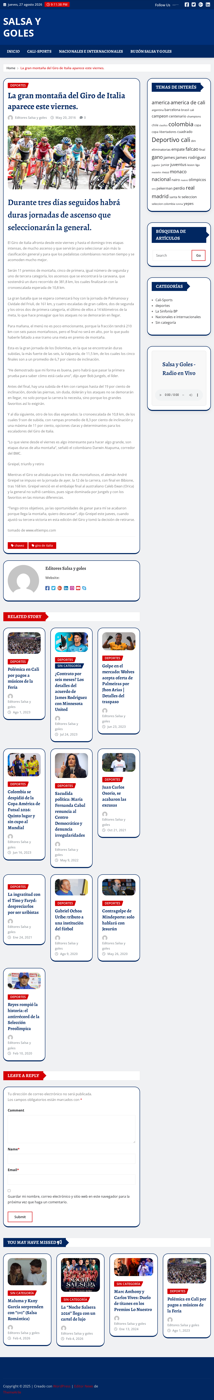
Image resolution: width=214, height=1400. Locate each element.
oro (154, 188)
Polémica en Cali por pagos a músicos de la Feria (23, 678)
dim (193, 141)
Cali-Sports (39, 51)
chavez (19, 545)
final (202, 150)
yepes (189, 203)
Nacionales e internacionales (91, 51)
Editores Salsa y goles (31, 117)
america (161, 102)
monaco (178, 172)
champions (194, 116)
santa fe (175, 197)
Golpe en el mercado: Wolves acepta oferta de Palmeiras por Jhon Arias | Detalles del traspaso (118, 684)
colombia (181, 124)
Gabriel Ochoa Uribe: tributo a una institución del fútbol (69, 920)
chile (155, 125)
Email (13, 1170)
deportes (162, 305)
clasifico (163, 125)
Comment (16, 1110)
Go (198, 255)
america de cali (188, 102)
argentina (158, 110)
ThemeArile (12, 1392)
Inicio (13, 51)
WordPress (62, 1386)
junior (165, 165)
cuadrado (184, 131)
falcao (192, 149)
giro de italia (44, 545)
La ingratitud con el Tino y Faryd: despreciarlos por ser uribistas (24, 903)
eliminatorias (161, 149)
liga (197, 165)
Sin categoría (165, 322)
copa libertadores (164, 132)
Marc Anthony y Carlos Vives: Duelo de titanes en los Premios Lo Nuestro (133, 1300)
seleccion (189, 196)
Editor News (83, 1386)
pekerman (165, 188)
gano (157, 157)
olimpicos (197, 179)
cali (192, 110)
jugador (156, 165)
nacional (161, 179)
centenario (177, 116)
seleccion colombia (163, 204)
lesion (191, 165)
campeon (160, 116)
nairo (176, 179)
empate (178, 149)
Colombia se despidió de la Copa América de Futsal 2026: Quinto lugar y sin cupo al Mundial (24, 810)
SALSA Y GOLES (22, 27)
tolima (179, 204)
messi (165, 172)
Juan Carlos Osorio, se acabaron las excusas (114, 796)
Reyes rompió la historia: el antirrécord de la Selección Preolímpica (23, 1016)
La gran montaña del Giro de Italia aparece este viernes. (62, 68)
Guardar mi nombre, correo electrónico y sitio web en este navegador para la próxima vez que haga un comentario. (69, 1199)
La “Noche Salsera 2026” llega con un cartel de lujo (78, 1313)
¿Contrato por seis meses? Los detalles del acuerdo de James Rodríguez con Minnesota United (71, 692)
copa (197, 125)
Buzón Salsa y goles (151, 51)
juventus (178, 164)
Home (10, 68)
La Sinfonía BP (166, 311)
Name (14, 1149)
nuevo (184, 180)
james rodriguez (191, 157)
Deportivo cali (171, 139)
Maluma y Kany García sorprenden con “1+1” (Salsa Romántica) (25, 1310)
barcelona (172, 109)
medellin (156, 172)
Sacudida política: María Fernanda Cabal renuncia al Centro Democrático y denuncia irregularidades (70, 814)
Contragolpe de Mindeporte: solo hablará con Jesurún (118, 920)
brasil (185, 110)
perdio (179, 188)
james (169, 157)
